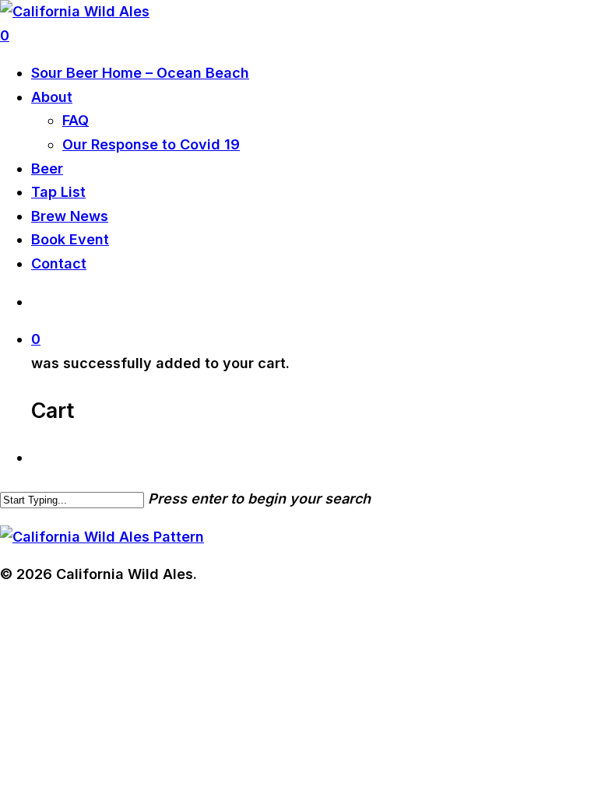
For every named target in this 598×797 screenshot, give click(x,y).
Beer (47, 168)
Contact (58, 263)
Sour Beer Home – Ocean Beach (140, 73)
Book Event (70, 239)
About (51, 97)
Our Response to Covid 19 (151, 144)
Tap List (58, 192)
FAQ (75, 120)
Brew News (69, 216)
